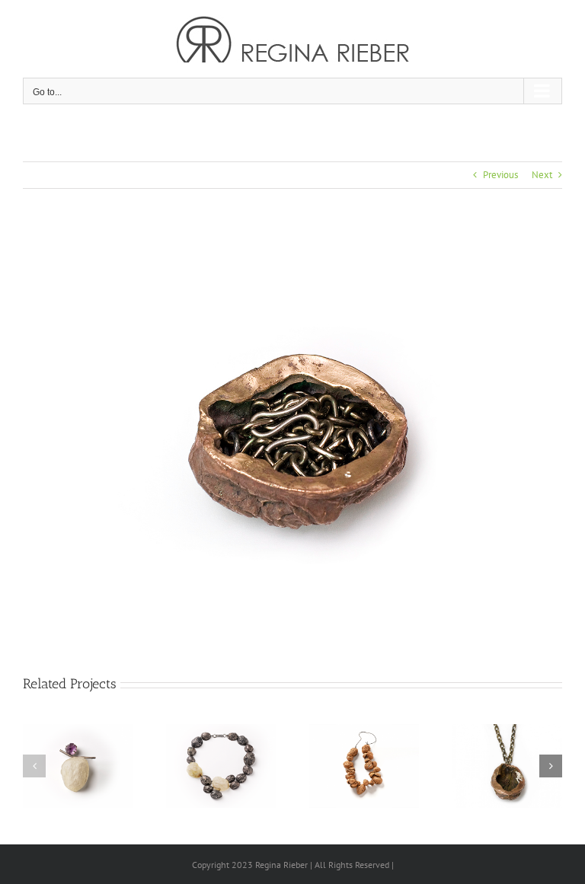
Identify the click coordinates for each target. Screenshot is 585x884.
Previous (500, 174)
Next (542, 174)
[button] (34, 766)
